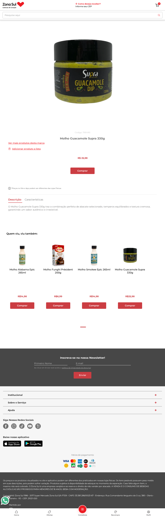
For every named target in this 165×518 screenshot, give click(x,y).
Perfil (148, 515)
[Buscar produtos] (159, 15)
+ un (4, 179)
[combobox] (82, 15)
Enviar (82, 375)
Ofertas (50, 515)
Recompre (115, 515)
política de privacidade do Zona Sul (76, 368)
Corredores (82, 515)
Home (16, 515)
